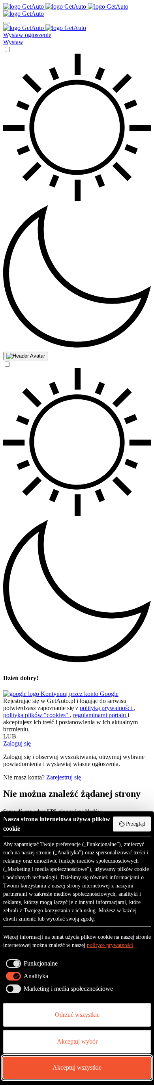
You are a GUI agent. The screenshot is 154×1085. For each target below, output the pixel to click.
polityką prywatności (106, 708)
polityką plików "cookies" (36, 715)
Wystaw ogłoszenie (27, 35)
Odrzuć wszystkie (77, 1014)
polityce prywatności (110, 945)
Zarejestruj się (63, 777)
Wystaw (13, 42)
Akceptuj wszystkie (77, 1067)
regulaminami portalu (100, 715)
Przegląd (135, 824)
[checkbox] (30, 963)
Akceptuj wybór (77, 1041)
